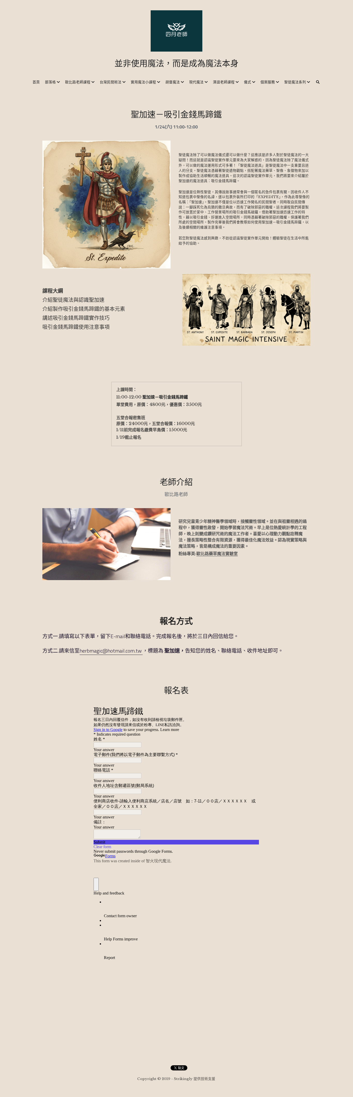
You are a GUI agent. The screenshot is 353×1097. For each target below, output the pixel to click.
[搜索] (317, 82)
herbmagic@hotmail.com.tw (111, 651)
